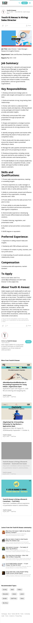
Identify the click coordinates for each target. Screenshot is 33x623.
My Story (5, 603)
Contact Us (12, 616)
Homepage (4, 614)
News (22, 598)
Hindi (12, 589)
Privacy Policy (18, 616)
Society (5, 589)
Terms (7, 616)
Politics (19, 589)
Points (22, 614)
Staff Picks (13, 598)
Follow (28, 341)
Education (5, 594)
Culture (14, 594)
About (9, 614)
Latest (22, 594)
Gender (5, 598)
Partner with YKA (16, 614)
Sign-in (24, 3)
